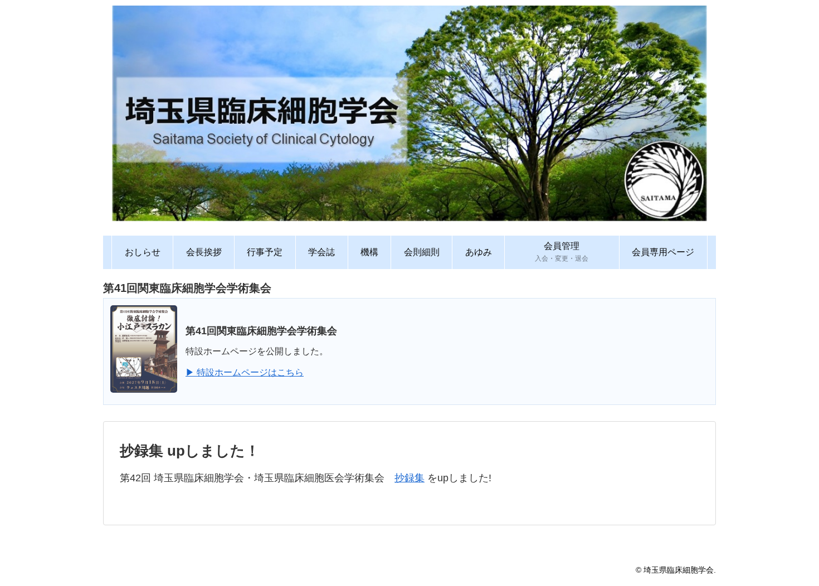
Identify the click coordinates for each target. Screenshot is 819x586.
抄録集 (409, 478)
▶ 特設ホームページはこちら (245, 372)
